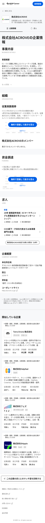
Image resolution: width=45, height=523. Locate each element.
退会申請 (5, 513)
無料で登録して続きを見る (22, 124)
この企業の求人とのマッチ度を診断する (23, 478)
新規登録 (37, 4)
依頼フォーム (8, 303)
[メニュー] (3, 4)
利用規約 (5, 508)
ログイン (22, 131)
